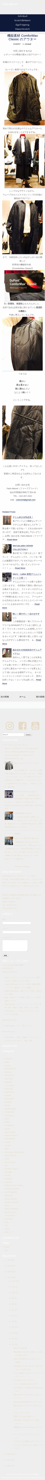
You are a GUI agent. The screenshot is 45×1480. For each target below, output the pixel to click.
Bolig (6, 997)
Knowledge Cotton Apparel (14, 1152)
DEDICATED (9, 1099)
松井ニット (9, 1232)
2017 (9, 1277)
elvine (7, 1119)
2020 (9, 1260)
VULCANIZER (10, 1215)
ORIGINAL (8, 1179)
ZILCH (7, 1229)
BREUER (8, 1082)
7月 (13, 1310)
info (6, 1250)
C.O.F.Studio (9, 1085)
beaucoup (8, 1072)
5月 (13, 1321)
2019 (9, 1266)
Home (7, 1247)
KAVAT (7, 1149)
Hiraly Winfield (10, 1132)
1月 (13, 1344)
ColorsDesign (10, 1026)
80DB (7, 1062)
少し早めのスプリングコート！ (25, 1380)
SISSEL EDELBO (11, 1199)
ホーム (22, 697)
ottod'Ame (8, 1182)
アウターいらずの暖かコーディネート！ (28, 1441)
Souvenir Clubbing (11, 1202)
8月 (13, 1304)
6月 (13, 1316)
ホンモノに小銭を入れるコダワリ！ (26, 1384)
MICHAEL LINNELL (12, 1169)
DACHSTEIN (9, 1092)
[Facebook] (23, 726)
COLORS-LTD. (7, 968)
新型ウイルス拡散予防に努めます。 (27, 838)
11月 (13, 1287)
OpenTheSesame (11, 984)
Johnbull (22, 16)
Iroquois (8, 1142)
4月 (13, 1327)
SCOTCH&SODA (11, 1192)
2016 (9, 1454)
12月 (14, 1281)
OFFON (7, 1175)
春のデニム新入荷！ (21, 1348)
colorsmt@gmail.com (25, 500)
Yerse (7, 1222)
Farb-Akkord (9, 1011)
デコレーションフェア (22, 1413)
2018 (9, 1271)
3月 (13, 1333)
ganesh (7, 1129)
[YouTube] (35, 726)
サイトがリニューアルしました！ (17, 745)
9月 (13, 1298)
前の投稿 (40, 697)
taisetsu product (10, 1212)
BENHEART (9, 1075)
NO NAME (8, 1172)
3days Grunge (10, 1004)
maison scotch (10, 1162)
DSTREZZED (9, 1112)
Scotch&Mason (22, 20)
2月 (13, 1339)
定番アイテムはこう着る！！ (24, 1416)
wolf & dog (8, 1219)
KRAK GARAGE (10, 1155)
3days (7, 977)
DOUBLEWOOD (10, 1109)
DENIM (7, 1105)
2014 (9, 1466)
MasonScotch (22, 29)
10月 (14, 1292)
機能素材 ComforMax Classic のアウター (22, 37)
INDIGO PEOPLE (11, 1135)
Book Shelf (9, 1079)
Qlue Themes (11, 1477)
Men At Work (9, 1037)
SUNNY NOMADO (11, 1209)
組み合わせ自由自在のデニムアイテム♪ (28, 1402)
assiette (7, 1065)
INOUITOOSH (10, 1139)
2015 (9, 1460)
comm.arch (9, 1089)
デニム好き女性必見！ (23, 517)
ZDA (6, 1225)
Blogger (27, 866)
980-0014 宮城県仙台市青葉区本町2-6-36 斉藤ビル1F (21, 895)
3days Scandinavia (11, 991)
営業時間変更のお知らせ (23, 813)
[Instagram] (10, 726)
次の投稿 (5, 697)
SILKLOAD (9, 1195)
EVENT (7, 1122)
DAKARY (8, 1095)
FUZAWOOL (9, 1125)
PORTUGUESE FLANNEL (14, 1185)
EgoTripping (22, 24)
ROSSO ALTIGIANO (12, 1189)
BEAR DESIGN (10, 1069)
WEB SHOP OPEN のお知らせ (25, 792)
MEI (6, 1165)
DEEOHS (8, 1102)
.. (5, 1055)
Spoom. (7, 1205)
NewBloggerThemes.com (37, 1477)
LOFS (7, 1159)
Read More (12, 539)
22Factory (8, 1059)
